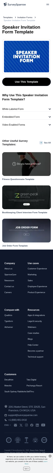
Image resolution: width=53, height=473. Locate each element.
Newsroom (9, 280)
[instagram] (26, 425)
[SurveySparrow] (15, 4)
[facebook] (31, 425)
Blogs (30, 339)
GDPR (18, 452)
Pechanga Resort (34, 385)
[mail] (15, 425)
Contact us (9, 286)
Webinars (32, 327)
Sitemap (12, 452)
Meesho (8, 385)
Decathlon (8, 379)
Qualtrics (8, 315)
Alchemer (8, 327)
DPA (21, 452)
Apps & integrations (36, 315)
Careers (8, 292)
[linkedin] (37, 425)
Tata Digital (31, 379)
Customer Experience (37, 268)
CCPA (26, 452)
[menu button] (48, 4)
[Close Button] (50, 456)
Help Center (33, 345)
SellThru (30, 391)
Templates (8, 17)
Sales (30, 280)
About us (8, 268)
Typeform (8, 321)
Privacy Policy (34, 450)
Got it (27, 469)
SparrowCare (10, 274)
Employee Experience (37, 286)
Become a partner (36, 351)
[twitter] (21, 425)
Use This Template (26, 81)
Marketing (32, 274)
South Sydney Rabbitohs (15, 391)
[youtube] (43, 425)
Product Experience (36, 292)
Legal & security (35, 321)
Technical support (35, 357)
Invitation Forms (24, 17)
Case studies (33, 333)
